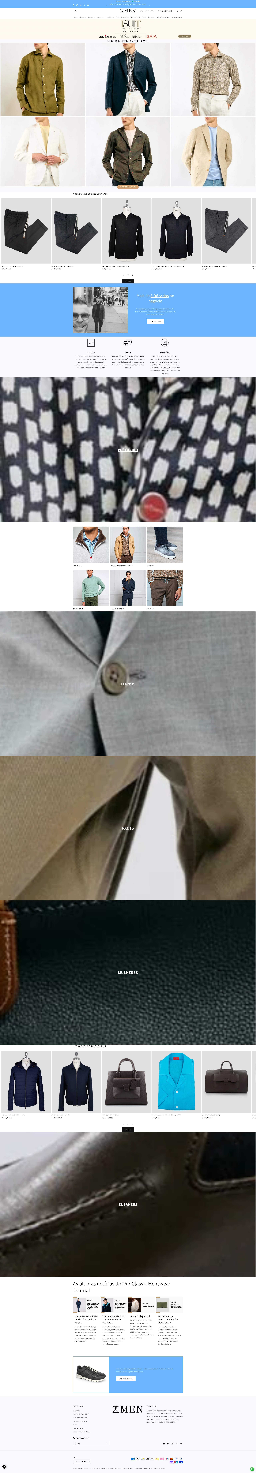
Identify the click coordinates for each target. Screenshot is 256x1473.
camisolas (77, 608)
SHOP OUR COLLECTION (128, 187)
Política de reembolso (100, 1468)
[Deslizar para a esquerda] (123, 275)
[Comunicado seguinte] (149, 5)
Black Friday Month (140, 1316)
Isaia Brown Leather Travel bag (211, 1115)
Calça (149, 608)
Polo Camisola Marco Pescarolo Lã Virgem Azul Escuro (168, 266)
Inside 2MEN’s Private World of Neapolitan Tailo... (86, 1319)
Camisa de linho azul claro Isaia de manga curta (166, 1115)
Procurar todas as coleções (82, 1432)
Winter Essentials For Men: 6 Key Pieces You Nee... (114, 1319)
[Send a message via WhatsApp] (252, 1469)
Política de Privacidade (80, 1418)
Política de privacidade (114, 1468)
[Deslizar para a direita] (132, 275)
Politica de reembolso (80, 1421)
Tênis (149, 566)
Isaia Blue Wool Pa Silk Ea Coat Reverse (13, 1115)
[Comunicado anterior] (106, 5)
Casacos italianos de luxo (120, 566)
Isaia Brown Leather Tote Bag (110, 1115)
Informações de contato (81, 1414)
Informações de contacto (151, 1468)
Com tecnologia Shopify (86, 1468)
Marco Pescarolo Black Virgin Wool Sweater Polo (116, 266)
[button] (75, 11)
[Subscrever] (106, 1443)
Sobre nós (76, 1411)
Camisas (76, 566)
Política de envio (78, 1425)
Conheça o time (155, 321)
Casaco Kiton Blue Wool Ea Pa (60, 1115)
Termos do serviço (127, 1468)
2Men (78, 1468)
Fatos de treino (116, 608)
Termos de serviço (79, 1428)
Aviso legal (162, 1468)
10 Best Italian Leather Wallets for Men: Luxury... (168, 1319)
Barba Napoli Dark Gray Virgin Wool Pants (214, 266)
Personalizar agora (126, 1378)
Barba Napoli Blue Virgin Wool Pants (12, 266)
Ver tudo (128, 281)
